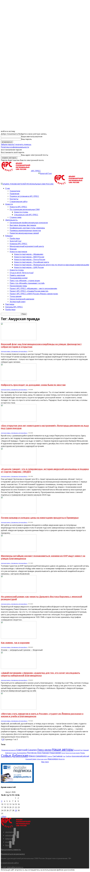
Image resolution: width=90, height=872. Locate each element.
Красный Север (31, 759)
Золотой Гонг (15, 241)
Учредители (15, 191)
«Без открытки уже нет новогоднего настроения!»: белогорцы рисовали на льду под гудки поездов (45, 427)
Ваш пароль (26, 139)
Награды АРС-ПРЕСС (14, 307)
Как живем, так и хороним (15, 642)
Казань (14, 753)
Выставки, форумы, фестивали (23, 225)
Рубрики (9, 236)
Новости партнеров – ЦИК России (29, 267)
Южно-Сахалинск (37, 755)
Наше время (55, 752)
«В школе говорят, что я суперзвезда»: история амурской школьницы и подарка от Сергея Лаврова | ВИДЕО (45, 470)
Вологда (62, 759)
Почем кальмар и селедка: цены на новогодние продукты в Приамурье (40, 517)
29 (16, 810)
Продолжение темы (18, 286)
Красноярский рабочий (80, 756)
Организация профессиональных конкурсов (29, 222)
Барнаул (45, 752)
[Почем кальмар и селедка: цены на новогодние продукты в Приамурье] (18, 513)
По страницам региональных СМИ (25, 209)
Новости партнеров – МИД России (29, 257)
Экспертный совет (18, 301)
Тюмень (49, 756)
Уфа (64, 756)
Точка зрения (15, 296)
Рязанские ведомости (8, 750)
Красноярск (53, 759)
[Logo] (27, 184)
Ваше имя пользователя (31, 136)
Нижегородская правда (73, 753)
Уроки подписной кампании (22, 299)
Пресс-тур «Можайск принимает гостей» (27, 283)
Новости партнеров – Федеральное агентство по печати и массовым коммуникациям (51, 265)
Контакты (14, 199)
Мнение (13, 249)
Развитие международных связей (24, 233)
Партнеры (9, 304)
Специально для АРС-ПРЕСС (26, 214)
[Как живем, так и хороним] (18, 638)
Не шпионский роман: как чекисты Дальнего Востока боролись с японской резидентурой (41, 598)
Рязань (82, 753)
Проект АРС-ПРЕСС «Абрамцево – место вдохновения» (33, 288)
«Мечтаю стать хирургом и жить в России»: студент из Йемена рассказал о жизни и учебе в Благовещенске (42, 715)
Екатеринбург (22, 753)
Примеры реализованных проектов (25, 230)
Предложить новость (11, 849)
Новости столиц (21, 212)
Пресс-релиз (44, 749)
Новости (9, 204)
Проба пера (15, 238)
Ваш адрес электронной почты (34, 155)
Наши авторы (62, 749)
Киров (63, 753)
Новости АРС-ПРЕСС (18, 207)
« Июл (3, 816)
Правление (14, 193)
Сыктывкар (57, 756)
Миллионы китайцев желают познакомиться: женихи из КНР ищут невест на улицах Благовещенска (43, 557)
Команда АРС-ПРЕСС (18, 243)
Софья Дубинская (14, 755)
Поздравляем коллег (19, 278)
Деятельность (11, 220)
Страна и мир (15, 217)
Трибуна (68, 756)
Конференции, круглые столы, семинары (27, 228)
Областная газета (42, 759)
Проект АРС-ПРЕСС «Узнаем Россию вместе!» (29, 291)
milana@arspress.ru (15, 867)
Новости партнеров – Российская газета (31, 262)
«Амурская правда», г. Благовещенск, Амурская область (14, 351)
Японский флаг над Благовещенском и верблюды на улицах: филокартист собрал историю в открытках (41, 345)
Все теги (45, 762)
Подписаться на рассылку (13, 854)
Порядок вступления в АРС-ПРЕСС (24, 196)
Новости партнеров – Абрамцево (28, 254)
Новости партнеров (18, 251)
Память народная (17, 275)
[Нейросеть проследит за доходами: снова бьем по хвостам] (18, 380)
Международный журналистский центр (27, 246)
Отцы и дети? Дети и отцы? (22, 272)
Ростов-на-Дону (34, 752)
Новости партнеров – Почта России (29, 259)
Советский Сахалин (26, 749)
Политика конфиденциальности (15, 147)
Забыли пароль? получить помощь (16, 144)
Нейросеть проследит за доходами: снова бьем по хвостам (33, 384)
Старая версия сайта (18, 201)
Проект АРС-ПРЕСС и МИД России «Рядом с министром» (34, 293)
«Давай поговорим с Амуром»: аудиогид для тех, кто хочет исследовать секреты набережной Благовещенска (40, 674)
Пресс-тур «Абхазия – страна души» (25, 280)
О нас (7, 188)
